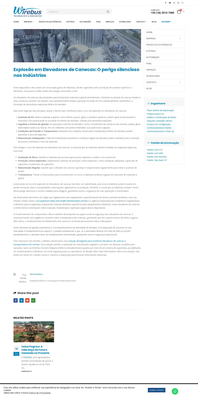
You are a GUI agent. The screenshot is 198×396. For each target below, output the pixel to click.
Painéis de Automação (165, 143)
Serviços (110, 21)
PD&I (98, 21)
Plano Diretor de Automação (160, 110)
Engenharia (158, 103)
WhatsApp (183, 3)
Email (27, 300)
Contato (140, 21)
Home (16, 21)
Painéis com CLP (155, 149)
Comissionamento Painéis (159, 127)
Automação (85, 21)
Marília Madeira (36, 274)
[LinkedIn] (178, 3)
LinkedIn (21, 300)
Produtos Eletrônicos (50, 21)
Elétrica (70, 21)
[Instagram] (174, 3)
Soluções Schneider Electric (159, 120)
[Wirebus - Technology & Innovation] (27, 11)
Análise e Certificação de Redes (161, 117)
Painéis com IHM (155, 153)
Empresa (28, 21)
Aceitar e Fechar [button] (157, 390)
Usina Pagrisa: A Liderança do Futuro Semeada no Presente (35, 350)
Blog (154, 21)
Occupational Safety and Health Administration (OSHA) (62, 200)
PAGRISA (27, 357)
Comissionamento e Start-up (160, 131)
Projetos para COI (155, 113)
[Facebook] (166, 3)
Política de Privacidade (39, 392)
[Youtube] (170, 3)
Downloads (125, 21)
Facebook (15, 300)
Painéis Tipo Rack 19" (157, 160)
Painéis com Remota (156, 156)
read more (26, 371)
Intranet (166, 21)
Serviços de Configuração (159, 124)
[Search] (107, 12)
